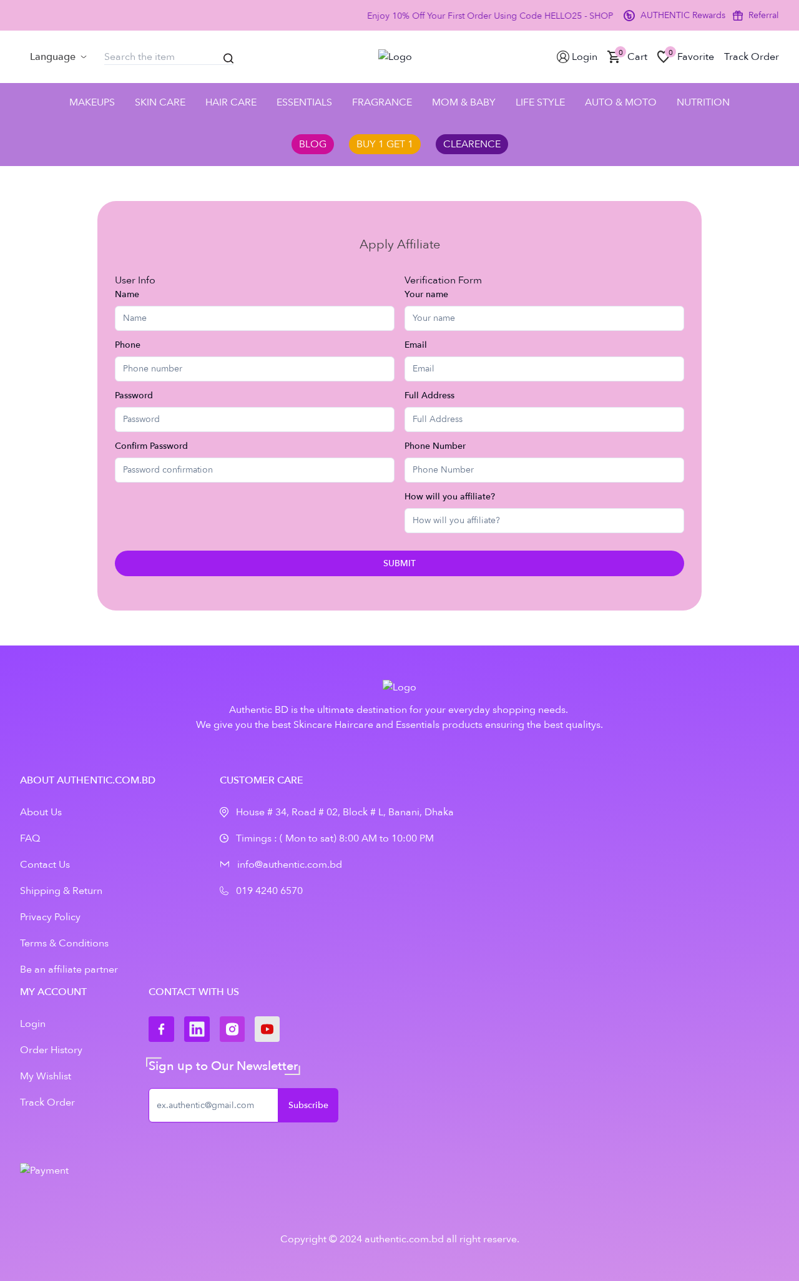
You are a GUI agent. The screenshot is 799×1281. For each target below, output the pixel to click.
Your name (426, 294)
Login (33, 1024)
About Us (41, 812)
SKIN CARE (160, 102)
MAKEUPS (92, 102)
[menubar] (58, 56)
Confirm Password (151, 446)
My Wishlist (45, 1076)
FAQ (30, 838)
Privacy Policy (50, 917)
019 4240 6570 (269, 891)
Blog (312, 144)
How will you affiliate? (449, 497)
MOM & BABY (464, 102)
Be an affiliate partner (69, 969)
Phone (127, 345)
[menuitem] (58, 57)
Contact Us (45, 864)
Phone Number (435, 446)
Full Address (429, 395)
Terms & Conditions (64, 943)
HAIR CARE (231, 102)
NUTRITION (703, 102)
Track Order (47, 1102)
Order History (51, 1050)
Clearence (472, 144)
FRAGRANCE (382, 102)
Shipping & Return (61, 891)
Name (127, 294)
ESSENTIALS (304, 102)
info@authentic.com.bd (289, 864)
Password (134, 395)
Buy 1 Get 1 (384, 144)
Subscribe (308, 1105)
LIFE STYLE (540, 102)
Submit (399, 563)
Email (415, 345)
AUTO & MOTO (621, 102)
